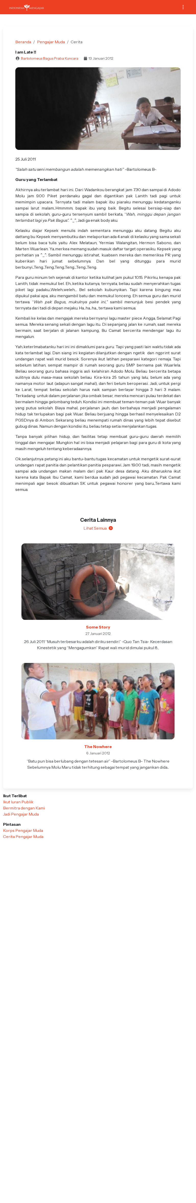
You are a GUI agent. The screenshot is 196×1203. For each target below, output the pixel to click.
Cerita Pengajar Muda (23, 836)
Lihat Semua (95, 528)
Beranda (23, 41)
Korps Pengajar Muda (23, 830)
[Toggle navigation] (183, 7)
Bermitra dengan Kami (24, 807)
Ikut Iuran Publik (18, 801)
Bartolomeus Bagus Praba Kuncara (49, 58)
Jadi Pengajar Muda (21, 814)
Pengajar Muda (51, 41)
